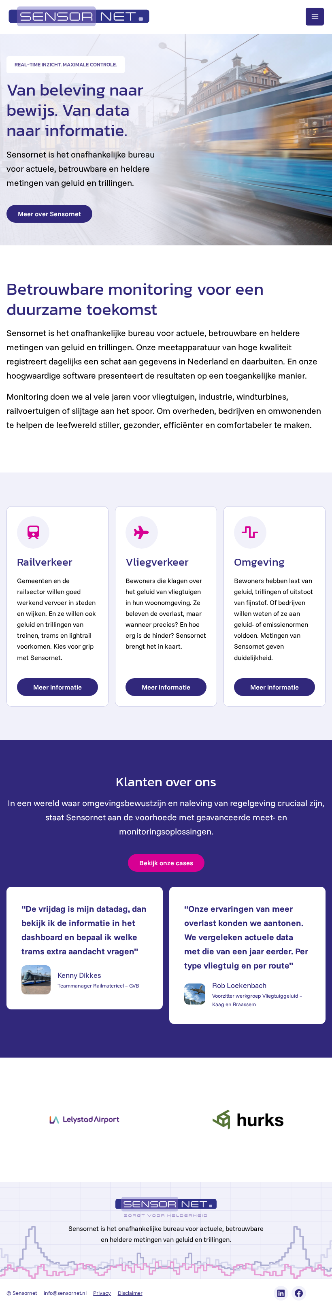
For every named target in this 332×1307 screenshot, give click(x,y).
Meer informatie (57, 687)
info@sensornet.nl (65, 1293)
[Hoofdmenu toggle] (315, 17)
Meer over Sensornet (49, 214)
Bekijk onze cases (166, 863)
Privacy (102, 1293)
